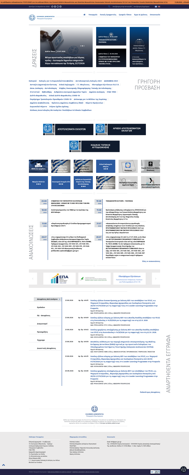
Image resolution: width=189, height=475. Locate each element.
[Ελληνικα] (156, 6)
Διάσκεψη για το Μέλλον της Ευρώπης (90, 99)
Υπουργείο (93, 15)
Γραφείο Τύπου (125, 15)
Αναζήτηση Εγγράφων (141, 7)
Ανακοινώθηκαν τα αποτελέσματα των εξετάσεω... (139, 61)
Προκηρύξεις (42, 332)
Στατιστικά (35, 92)
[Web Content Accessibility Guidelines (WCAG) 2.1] (129, 472)
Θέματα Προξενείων (94, 103)
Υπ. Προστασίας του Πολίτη (37, 454)
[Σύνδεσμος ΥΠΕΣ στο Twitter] (52, 6)
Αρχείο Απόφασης (96, 311)
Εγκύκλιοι (41, 307)
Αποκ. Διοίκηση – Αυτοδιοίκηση (43, 88)
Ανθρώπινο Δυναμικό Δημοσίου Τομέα (70, 92)
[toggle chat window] (183, 469)
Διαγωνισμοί (42, 324)
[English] (159, 6)
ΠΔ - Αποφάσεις (43, 316)
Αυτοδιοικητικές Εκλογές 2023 (89, 81)
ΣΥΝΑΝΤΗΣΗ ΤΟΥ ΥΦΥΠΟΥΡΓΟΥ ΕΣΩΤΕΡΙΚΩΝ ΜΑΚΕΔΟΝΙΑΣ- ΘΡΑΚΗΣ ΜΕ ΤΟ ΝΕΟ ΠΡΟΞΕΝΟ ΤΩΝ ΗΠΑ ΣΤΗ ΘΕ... (109, 60)
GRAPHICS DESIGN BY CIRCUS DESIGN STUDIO (85, 472)
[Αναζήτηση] (109, 6)
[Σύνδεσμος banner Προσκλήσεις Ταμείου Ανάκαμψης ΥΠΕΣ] (59, 279)
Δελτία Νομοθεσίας (38, 95)
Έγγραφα (41, 340)
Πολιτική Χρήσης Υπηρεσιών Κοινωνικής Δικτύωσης (85, 448)
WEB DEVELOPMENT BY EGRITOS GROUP (59, 472)
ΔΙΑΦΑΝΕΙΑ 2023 (111, 81)
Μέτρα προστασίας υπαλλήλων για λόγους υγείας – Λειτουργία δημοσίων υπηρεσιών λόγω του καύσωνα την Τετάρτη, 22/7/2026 (65, 60)
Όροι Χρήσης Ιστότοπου (77, 452)
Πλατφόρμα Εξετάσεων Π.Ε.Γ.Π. (105, 85)
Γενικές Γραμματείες (108, 15)
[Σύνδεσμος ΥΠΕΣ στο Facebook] (55, 6)
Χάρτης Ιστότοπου (75, 454)
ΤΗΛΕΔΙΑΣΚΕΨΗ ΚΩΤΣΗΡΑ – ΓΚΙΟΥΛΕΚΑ (108, 41)
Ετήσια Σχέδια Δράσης (59, 106)
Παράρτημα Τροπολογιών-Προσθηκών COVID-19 (50, 99)
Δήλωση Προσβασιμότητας (77, 450)
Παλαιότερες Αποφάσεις (150, 392)
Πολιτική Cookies (75, 442)
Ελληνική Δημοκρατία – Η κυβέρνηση (39, 442)
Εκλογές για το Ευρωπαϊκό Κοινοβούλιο (56, 81)
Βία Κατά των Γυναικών (35, 462)
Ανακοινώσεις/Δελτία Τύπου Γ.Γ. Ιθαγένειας (139, 48)
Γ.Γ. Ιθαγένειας (83, 85)
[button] (33, 279)
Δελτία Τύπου (50, 51)
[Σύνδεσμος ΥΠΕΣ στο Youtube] (58, 6)
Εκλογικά (33, 81)
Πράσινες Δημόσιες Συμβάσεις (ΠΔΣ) (67, 103)
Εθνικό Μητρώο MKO (35, 458)
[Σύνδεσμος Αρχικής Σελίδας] (84, 15)
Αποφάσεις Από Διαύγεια (47, 299)
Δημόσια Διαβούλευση (39, 103)
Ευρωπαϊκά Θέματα (38, 106)
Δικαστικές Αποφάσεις (46, 348)
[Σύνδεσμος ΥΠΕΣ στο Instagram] (60, 6)
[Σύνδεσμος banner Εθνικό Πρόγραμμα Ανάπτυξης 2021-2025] (94, 279)
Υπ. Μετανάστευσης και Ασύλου (38, 456)
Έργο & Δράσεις (140, 15)
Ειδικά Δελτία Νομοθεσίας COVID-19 (64, 95)
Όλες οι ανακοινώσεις (151, 261)
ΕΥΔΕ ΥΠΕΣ (32, 450)
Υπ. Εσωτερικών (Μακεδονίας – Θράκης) (40, 444)
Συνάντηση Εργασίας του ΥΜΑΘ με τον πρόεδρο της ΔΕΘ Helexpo (69, 211)
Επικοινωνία (155, 15)
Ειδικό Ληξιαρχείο (66, 85)
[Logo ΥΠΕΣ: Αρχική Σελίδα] (48, 18)
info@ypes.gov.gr (116, 442)
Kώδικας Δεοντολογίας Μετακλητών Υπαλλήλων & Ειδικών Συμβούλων (61, 110)
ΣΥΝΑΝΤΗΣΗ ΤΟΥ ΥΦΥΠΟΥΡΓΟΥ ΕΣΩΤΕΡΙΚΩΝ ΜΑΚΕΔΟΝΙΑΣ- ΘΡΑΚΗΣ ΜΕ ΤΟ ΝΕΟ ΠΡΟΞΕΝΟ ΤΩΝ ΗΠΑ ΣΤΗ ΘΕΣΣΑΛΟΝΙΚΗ (70, 203)
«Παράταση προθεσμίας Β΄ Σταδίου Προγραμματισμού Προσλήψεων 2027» (71, 225)
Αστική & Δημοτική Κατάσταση (43, 85)
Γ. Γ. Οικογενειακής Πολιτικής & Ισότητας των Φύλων (44, 460)
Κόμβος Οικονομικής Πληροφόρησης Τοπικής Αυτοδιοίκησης (85, 88)
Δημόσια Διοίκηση (97, 92)
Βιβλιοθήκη (47, 92)
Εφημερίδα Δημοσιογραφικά (37, 452)
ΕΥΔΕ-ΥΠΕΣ (111, 92)
